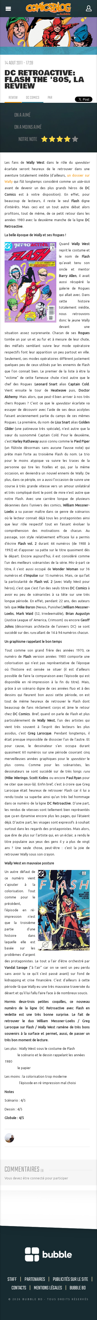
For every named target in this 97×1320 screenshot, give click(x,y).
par (50, 97)
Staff (12, 1279)
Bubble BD (78, 1288)
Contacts (19, 1288)
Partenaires (35, 1279)
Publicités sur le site (70, 1279)
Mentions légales (48, 1288)
